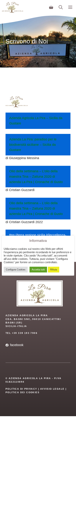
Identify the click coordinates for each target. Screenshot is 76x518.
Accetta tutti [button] (38, 269)
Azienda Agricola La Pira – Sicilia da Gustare (35, 120)
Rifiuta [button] (53, 269)
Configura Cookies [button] (15, 269)
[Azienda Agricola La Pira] (12, 7)
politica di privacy (21, 389)
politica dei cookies (22, 392)
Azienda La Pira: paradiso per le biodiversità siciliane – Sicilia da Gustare (32, 144)
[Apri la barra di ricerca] (60, 7)
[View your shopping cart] (51, 7)
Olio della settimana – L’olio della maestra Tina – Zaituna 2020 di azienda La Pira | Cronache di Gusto (36, 176)
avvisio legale (52, 389)
